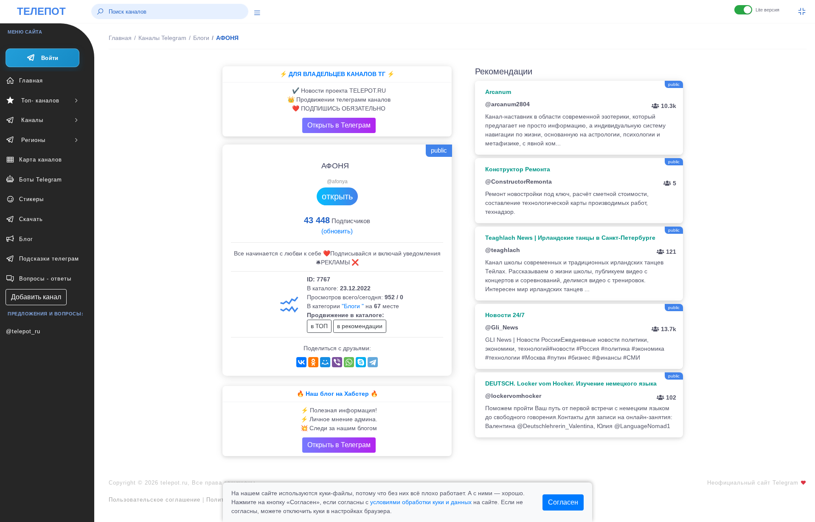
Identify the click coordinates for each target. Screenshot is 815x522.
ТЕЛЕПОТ (41, 11)
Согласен (563, 502)
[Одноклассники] (313, 362)
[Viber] (337, 362)
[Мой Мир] (325, 362)
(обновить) (337, 231)
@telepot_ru (23, 331)
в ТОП (319, 326)
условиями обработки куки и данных (421, 502)
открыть (337, 196)
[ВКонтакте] (301, 362)
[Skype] (361, 362)
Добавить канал (36, 297)
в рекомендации (359, 326)
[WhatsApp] (349, 362)
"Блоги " (353, 306)
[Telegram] (373, 362)
